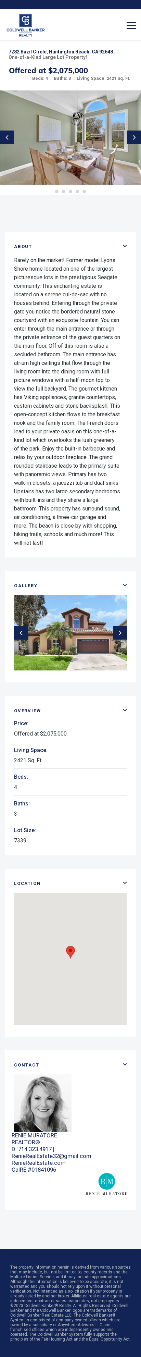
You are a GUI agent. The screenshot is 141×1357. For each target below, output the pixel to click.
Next (134, 137)
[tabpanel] (70, 137)
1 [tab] (57, 191)
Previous (7, 137)
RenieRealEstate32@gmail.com (51, 1155)
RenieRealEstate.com (39, 1162)
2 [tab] (63, 191)
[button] (70, 952)
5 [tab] (84, 191)
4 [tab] (77, 191)
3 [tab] (70, 191)
